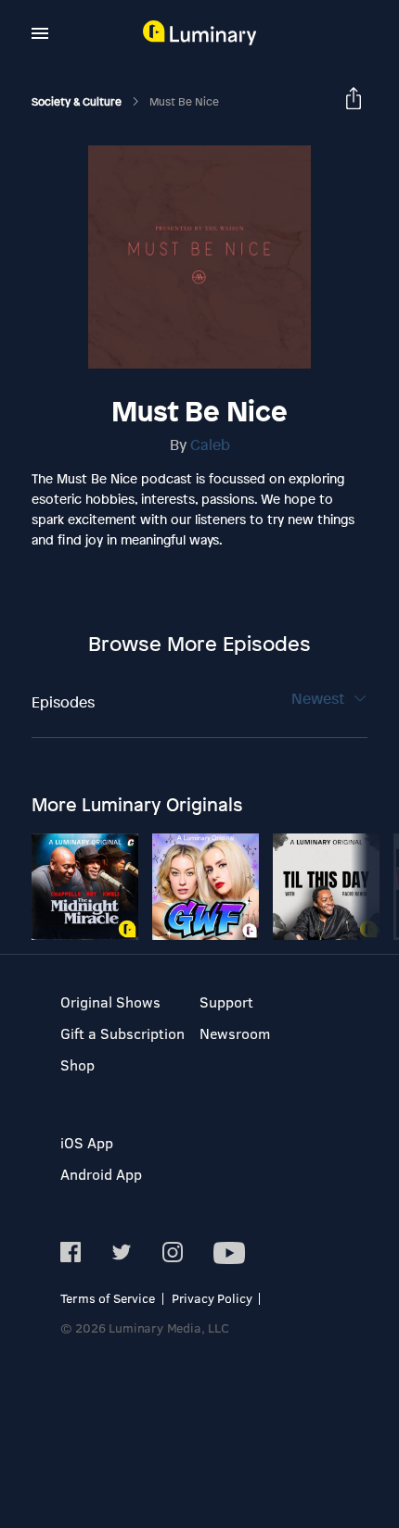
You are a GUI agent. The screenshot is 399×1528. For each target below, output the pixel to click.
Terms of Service (107, 1298)
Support (226, 1001)
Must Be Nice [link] (184, 101)
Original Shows (110, 1001)
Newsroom (235, 1033)
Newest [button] (319, 698)
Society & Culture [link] (78, 101)
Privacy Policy (212, 1298)
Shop (77, 1064)
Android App (101, 1174)
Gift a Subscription (122, 1033)
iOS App (86, 1142)
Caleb (210, 444)
